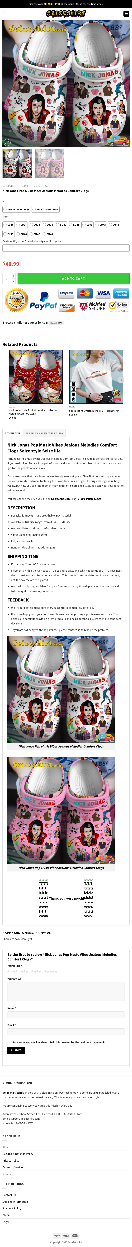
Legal (5, 1222)
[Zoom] (7, 142)
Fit (4, 201)
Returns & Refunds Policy (17, 1154)
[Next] (123, 83)
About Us (8, 1147)
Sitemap (7, 1174)
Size (5, 216)
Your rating (14, 965)
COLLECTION (9, 185)
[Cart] (126, 14)
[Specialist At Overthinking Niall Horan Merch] (96, 376)
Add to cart (73, 278)
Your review (15, 978)
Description (12, 433)
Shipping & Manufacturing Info (44, 433)
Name (11, 1008)
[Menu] (4, 14)
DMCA (6, 1215)
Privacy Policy (10, 1160)
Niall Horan (56, 323)
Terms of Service (12, 1167)
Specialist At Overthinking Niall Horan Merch (94, 410)
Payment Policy (11, 1208)
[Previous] (9, 83)
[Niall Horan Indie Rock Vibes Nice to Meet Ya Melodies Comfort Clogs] (35, 376)
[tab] (12, 433)
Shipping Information (15, 1201)
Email (11, 1024)
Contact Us (9, 1195)
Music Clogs (41, 185)
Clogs (24, 185)
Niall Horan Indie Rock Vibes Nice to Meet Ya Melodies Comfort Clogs (33, 412)
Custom (7, 241)
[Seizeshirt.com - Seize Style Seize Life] (66, 14)
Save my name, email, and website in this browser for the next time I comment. (58, 1042)
